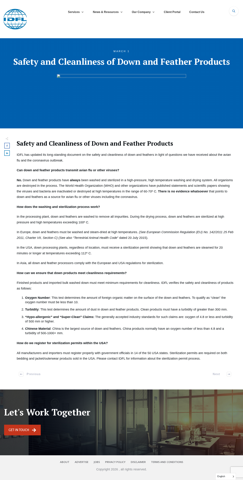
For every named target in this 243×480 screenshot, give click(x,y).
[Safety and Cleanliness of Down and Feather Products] (121, 94)
